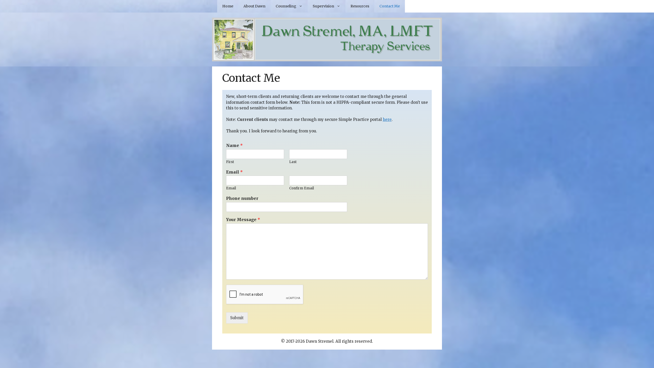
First (230, 162)
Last (293, 162)
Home (227, 6)
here (387, 119)
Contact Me (389, 6)
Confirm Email (301, 188)
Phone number (242, 198)
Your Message (243, 219)
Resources (360, 6)
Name (234, 145)
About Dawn (254, 6)
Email (234, 172)
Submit (237, 317)
